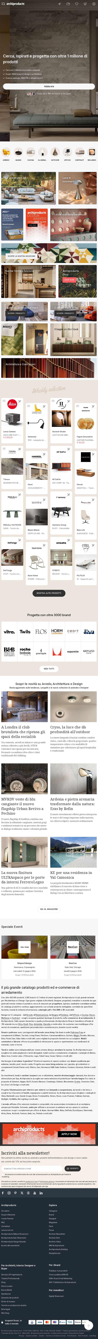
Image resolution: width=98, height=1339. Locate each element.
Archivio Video (55, 1242)
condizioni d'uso (31, 1181)
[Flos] (41, 631)
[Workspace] (68, 3)
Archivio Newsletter (57, 1234)
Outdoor (64, 1015)
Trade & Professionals (10, 1278)
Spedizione (6, 1294)
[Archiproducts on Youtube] (35, 1193)
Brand (51, 1215)
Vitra (20, 1024)
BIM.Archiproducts (56, 1246)
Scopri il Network (8, 1215)
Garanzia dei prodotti (10, 1298)
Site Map (92, 1336)
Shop (3, 1282)
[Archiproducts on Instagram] (9, 1193)
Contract (16, 1018)
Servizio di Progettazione (11, 1275)
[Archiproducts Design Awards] (37, 225)
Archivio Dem (54, 1238)
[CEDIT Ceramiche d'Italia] (73, 631)
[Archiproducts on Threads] (28, 1193)
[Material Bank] (12, 225)
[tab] (9, 1205)
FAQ (3, 1222)
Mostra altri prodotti (49, 593)
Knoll (25, 1024)
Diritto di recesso (8, 1302)
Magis (76, 1035)
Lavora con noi (7, 1230)
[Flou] (89, 631)
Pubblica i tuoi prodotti (58, 1271)
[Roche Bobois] (25, 652)
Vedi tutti (49, 669)
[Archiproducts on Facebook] (3, 1193)
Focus (51, 1230)
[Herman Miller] (57, 652)
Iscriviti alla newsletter (10, 1246)
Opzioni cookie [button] (31, 1336)
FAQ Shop (5, 1313)
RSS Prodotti (83, 1336)
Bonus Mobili (6, 1290)
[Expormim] (73, 652)
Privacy (21, 1336)
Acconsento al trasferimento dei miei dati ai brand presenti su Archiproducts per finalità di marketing (36, 1176)
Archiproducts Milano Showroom (14, 1234)
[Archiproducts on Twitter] (22, 1193)
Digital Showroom (56, 1296)
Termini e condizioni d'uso (56, 1336)
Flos (31, 1024)
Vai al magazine (49, 909)
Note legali (5, 1309)
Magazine (53, 1222)
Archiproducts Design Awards (13, 1242)
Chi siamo (5, 1211)
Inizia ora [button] (49, 86)
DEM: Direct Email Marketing (60, 1278)
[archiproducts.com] (15, 3)
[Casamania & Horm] (57, 631)
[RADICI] (12, 339)
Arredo (29, 1015)
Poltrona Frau (77, 1032)
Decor (92, 1015)
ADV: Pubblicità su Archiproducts (62, 1282)
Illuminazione (42, 1015)
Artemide (38, 1024)
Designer (52, 1219)
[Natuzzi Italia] (89, 652)
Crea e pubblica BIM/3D (58, 1275)
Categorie (53, 1211)
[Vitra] (9, 631)
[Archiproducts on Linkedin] (41, 1193)
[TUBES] (37, 339)
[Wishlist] (76, 3)
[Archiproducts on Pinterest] (16, 1193)
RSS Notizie (71, 1336)
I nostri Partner (7, 1219)
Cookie (41, 1336)
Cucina (85, 1015)
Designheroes (54, 1253)
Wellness (5, 1018)
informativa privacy (47, 1181)
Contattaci (5, 1226)
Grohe (77, 1082)
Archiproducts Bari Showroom (13, 1238)
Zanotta (47, 1024)
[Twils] (25, 631)
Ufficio (76, 1015)
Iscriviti (74, 1168)
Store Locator (7, 1286)
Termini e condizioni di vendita (13, 1305)
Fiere (51, 1226)
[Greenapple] (41, 652)
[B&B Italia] (9, 652)
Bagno (55, 1015)
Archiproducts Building (58, 1249)
